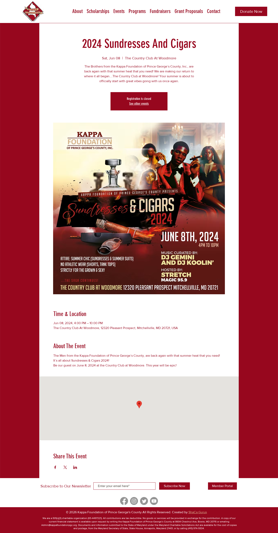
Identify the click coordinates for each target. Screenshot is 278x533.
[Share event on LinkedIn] (75, 467)
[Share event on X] (65, 467)
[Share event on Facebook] (55, 467)
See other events (139, 104)
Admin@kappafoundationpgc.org (59, 525)
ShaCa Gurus (197, 512)
